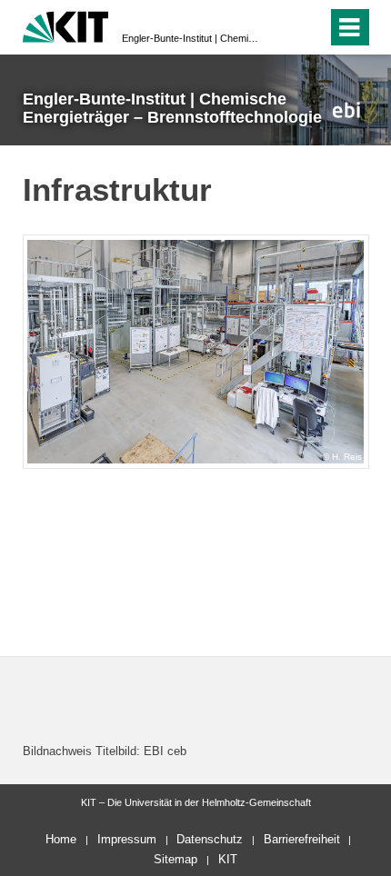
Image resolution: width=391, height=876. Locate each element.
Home (60, 839)
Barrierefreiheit (302, 839)
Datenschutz (209, 839)
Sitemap (175, 859)
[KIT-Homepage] (66, 25)
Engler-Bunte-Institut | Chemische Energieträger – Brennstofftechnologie (190, 38)
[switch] (280, 27)
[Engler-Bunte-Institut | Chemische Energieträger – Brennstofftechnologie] (346, 109)
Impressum (126, 839)
